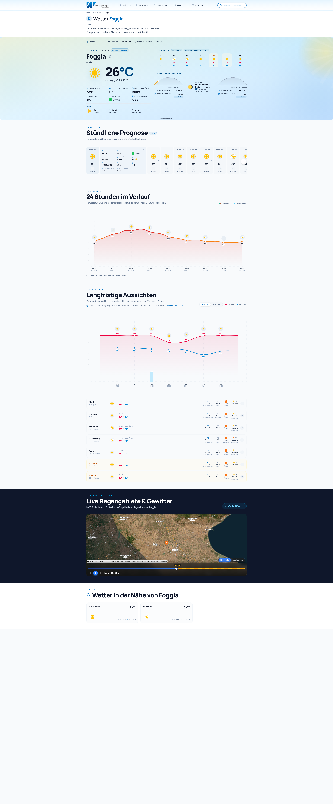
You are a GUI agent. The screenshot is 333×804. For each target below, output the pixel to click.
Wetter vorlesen (121, 50)
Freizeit (180, 5)
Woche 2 (216, 304)
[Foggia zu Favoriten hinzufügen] (110, 56)
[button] (92, 160)
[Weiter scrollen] (244, 162)
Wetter (125, 5)
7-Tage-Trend (162, 50)
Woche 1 (205, 304)
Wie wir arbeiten (173, 305)
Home (89, 12)
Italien (98, 12)
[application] (166, 241)
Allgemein (199, 5)
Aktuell (142, 5)
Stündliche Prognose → (196, 50)
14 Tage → (176, 50)
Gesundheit (161, 5)
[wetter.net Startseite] (97, 5)
